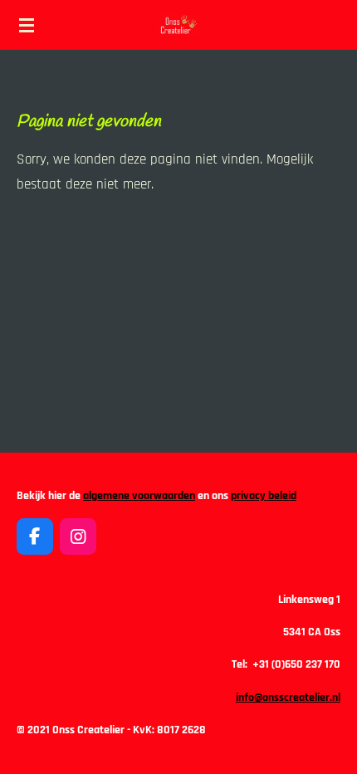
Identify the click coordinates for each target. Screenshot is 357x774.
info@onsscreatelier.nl (288, 697)
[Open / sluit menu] (26, 25)
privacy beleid (263, 495)
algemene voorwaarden (139, 495)
